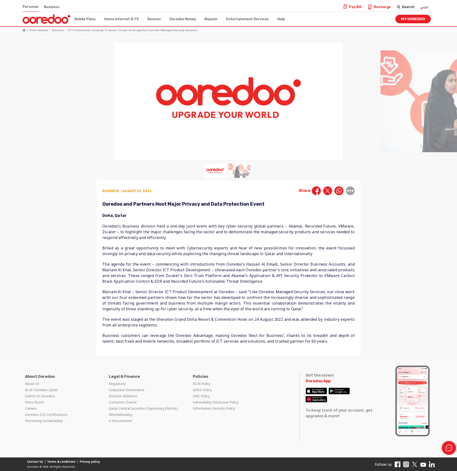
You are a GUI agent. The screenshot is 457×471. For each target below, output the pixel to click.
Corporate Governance (126, 390)
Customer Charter (123, 402)
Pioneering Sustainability (44, 420)
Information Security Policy (214, 408)
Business (52, 7)
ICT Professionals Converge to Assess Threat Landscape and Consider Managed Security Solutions (132, 30)
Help (281, 19)
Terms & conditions (61, 462)
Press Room (34, 402)
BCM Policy (201, 383)
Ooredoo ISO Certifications (46, 414)
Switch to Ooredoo (40, 396)
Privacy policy (90, 462)
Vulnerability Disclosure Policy (215, 402)
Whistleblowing (120, 414)
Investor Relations (123, 396)
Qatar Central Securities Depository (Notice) (143, 408)
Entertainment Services (247, 19)
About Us (32, 383)
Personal (30, 7)
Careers (31, 408)
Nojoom (211, 19)
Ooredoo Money (182, 19)
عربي (424, 7)
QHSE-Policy (202, 390)
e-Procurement (120, 420)
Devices (154, 19)
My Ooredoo (413, 19)
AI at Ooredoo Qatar (41, 390)
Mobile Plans (85, 19)
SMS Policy (201, 396)
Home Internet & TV (121, 19)
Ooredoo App (318, 381)
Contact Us (35, 462)
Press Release (39, 30)
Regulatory (117, 383)
